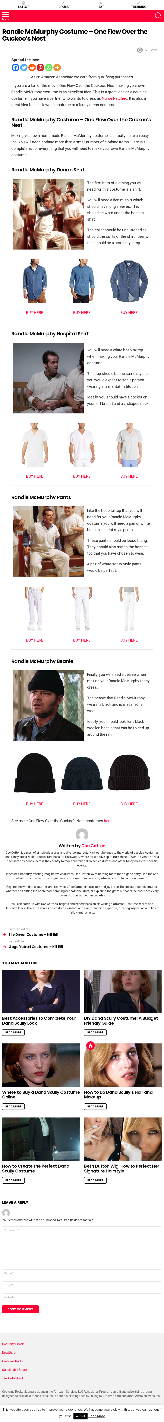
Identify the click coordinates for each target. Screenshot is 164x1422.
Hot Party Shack (13, 1344)
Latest (23, 7)
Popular (63, 7)
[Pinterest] (40, 67)
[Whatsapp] (49, 67)
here (108, 821)
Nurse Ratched (114, 98)
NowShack (9, 1352)
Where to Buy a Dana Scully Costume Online (41, 1094)
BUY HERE (34, 312)
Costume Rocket (13, 1361)
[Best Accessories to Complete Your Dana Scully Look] (41, 991)
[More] (57, 67)
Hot (101, 7)
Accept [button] (80, 1416)
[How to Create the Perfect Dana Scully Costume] (41, 1139)
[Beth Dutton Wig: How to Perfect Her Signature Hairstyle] (123, 1139)
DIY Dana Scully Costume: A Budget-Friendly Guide (122, 1020)
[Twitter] (24, 67)
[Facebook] (15, 67)
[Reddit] (32, 67)
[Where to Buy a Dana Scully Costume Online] (41, 1065)
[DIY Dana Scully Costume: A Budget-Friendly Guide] (123, 991)
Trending (138, 7)
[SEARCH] (158, 15)
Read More (13, 1032)
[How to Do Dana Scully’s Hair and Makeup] (123, 1065)
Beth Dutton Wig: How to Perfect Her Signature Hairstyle (121, 1168)
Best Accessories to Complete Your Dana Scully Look (39, 1020)
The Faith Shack (13, 1378)
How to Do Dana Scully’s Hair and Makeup (118, 1094)
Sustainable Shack (14, 1369)
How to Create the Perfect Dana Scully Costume (35, 1168)
